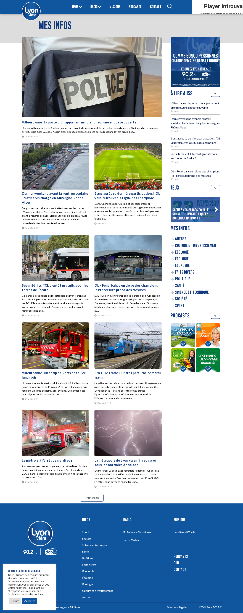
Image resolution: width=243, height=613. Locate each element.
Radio (93, 6)
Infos (75, 6)
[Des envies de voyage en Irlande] (208, 360)
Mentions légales (177, 607)
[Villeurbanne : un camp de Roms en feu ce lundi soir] (55, 345)
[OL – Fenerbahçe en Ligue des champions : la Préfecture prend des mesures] (128, 258)
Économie (182, 265)
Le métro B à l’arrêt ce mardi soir (47, 460)
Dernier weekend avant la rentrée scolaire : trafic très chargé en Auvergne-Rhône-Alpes (55, 198)
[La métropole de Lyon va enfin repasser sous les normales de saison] (128, 433)
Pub (176, 563)
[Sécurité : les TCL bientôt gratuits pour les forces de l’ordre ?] (55, 258)
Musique (114, 6)
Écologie (182, 252)
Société (181, 299)
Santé (180, 285)
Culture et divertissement (196, 245)
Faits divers (184, 272)
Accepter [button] (29, 600)
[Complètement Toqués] (208, 335)
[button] (216, 209)
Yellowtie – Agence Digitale (63, 607)
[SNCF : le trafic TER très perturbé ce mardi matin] (128, 345)
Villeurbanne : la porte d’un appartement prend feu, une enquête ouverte (79, 122)
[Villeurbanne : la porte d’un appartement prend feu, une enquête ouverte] (92, 77)
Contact (155, 6)
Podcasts (135, 6)
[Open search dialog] (169, 7)
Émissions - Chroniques (137, 532)
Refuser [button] (15, 600)
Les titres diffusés (184, 532)
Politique (182, 279)
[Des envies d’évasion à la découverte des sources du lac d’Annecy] (183, 335)
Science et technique (192, 292)
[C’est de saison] (183, 360)
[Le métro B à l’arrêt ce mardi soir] (55, 433)
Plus (216, 93)
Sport (180, 306)
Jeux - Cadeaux (132, 540)
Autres (180, 239)
